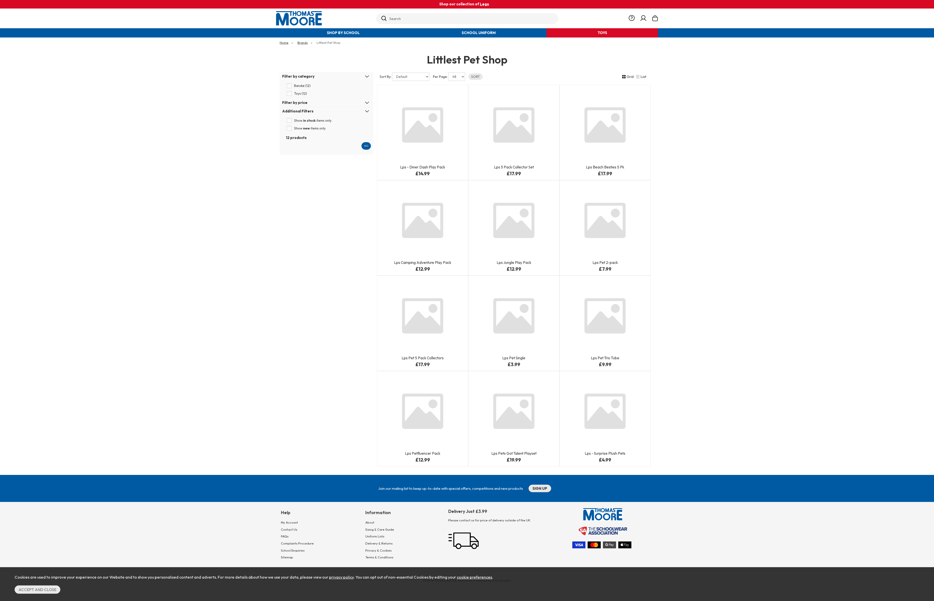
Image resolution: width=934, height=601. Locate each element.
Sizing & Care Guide (379, 529)
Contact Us (289, 529)
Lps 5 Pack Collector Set (514, 167)
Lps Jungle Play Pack (514, 262)
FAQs (284, 536)
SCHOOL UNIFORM (479, 32)
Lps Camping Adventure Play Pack (422, 262)
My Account (289, 522)
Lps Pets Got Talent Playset (514, 453)
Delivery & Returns (379, 543)
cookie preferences (474, 577)
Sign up (539, 488)
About (369, 522)
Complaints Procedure (297, 543)
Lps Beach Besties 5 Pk (605, 167)
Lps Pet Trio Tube (605, 358)
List (643, 76)
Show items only (313, 120)
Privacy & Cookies (378, 550)
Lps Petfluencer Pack (422, 453)
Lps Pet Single (513, 358)
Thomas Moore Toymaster (324, 18)
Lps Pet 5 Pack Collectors (423, 358)
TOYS (602, 32)
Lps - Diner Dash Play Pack (422, 167)
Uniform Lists (374, 536)
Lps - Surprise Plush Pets (605, 453)
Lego (484, 4)
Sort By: (386, 76)
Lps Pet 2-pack (605, 262)
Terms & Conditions (379, 557)
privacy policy (341, 577)
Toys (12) (300, 93)
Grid (630, 76)
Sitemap (287, 557)
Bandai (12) (302, 85)
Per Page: (440, 76)
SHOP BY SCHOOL (343, 32)
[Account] (643, 18)
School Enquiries (293, 550)
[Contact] (632, 18)
